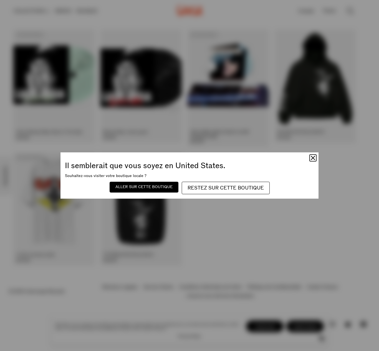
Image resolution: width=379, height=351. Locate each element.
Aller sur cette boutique (144, 186)
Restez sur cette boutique (226, 188)
